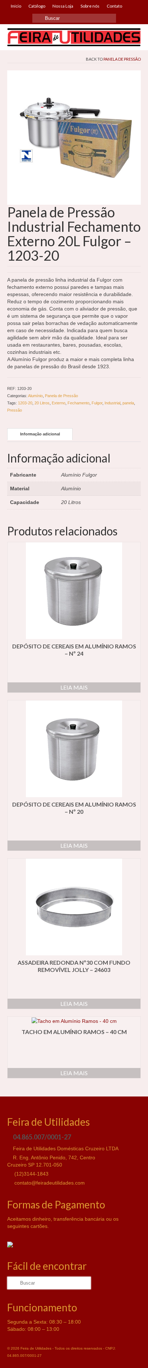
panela (128, 403)
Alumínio (35, 396)
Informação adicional (40, 434)
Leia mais (74, 687)
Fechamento (78, 403)
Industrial (112, 403)
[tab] (40, 434)
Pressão (14, 410)
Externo (58, 403)
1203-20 (25, 403)
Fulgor (97, 403)
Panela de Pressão (122, 59)
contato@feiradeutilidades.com (49, 1183)
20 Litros (42, 403)
